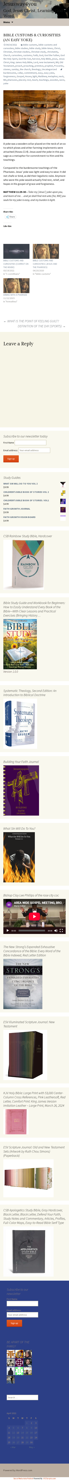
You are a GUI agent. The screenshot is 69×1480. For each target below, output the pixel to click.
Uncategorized (49, 69)
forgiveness (9, 76)
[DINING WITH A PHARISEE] (16, 285)
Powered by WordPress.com (17, 1470)
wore (61, 79)
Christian (7, 51)
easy (40, 72)
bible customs (30, 44)
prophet (49, 65)
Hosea (28, 76)
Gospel (20, 76)
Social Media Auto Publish (23, 1478)
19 (13, 1437)
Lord (35, 62)
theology (36, 69)
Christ (57, 48)
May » (32, 1447)
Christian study (38, 51)
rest (29, 79)
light (35, 76)
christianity (52, 51)
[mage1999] (28, 1362)
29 (27, 1442)
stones (6, 69)
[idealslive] (11, 1353)
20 (18, 1437)
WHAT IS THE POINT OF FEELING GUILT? (31, 321)
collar (20, 72)
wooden (54, 79)
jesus (54, 58)
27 (18, 1442)
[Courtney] (19, 1362)
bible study (35, 48)
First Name (8, 442)
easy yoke (49, 72)
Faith (35, 55)
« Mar (13, 1447)
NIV (57, 62)
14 (22, 1432)
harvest (36, 58)
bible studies (21, 48)
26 (13, 1442)
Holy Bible (46, 58)
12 (13, 1432)
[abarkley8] (11, 1379)
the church (25, 69)
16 (31, 1432)
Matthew (42, 76)
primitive (39, 65)
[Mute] (56, 930)
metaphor (53, 76)
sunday (15, 69)
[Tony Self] (11, 1370)
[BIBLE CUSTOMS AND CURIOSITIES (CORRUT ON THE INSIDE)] (16, 251)
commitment (30, 72)
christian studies (21, 51)
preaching (28, 65)
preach (18, 65)
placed (22, 79)
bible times (47, 48)
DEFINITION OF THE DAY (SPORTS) (42, 326)
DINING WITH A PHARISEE (15, 294)
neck (61, 76)
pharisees (12, 79)
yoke (5, 83)
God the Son (25, 58)
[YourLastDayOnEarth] (28, 1370)
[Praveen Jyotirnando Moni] (19, 1370)
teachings (44, 79)
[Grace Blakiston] (28, 1353)
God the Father (51, 55)
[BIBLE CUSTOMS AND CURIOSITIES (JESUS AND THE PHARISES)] (46, 251)
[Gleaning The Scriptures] (19, 1353)
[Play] (7, 930)
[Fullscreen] (61, 930)
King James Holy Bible (21, 62)
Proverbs (58, 65)
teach (35, 79)
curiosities (16, 55)
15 (27, 1432)
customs (27, 55)
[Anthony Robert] (11, 1362)
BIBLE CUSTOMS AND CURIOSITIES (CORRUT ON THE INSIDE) (15, 264)
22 (27, 1437)
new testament (46, 62)
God (41, 55)
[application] (34, 916)
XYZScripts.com (49, 1478)
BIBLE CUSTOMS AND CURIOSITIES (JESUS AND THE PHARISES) (45, 264)
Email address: (10, 450)
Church (6, 55)
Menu (6, 22)
